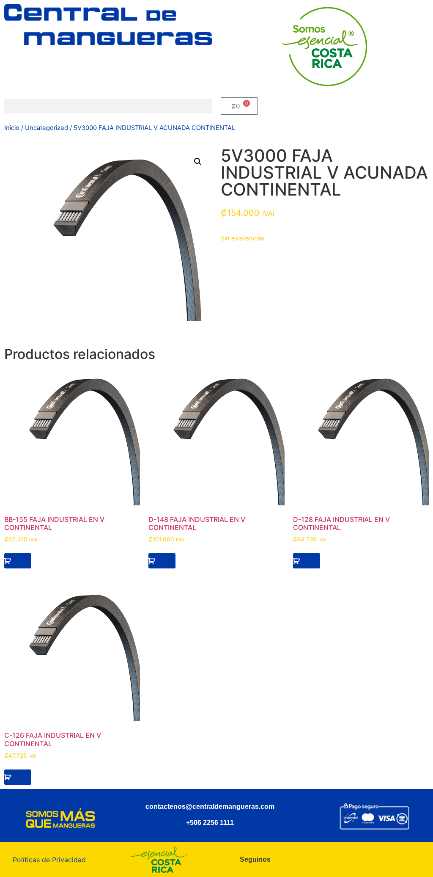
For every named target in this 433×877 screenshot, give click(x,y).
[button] (108, 106)
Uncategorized (46, 128)
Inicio (11, 128)
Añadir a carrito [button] (17, 560)
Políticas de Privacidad (49, 859)
